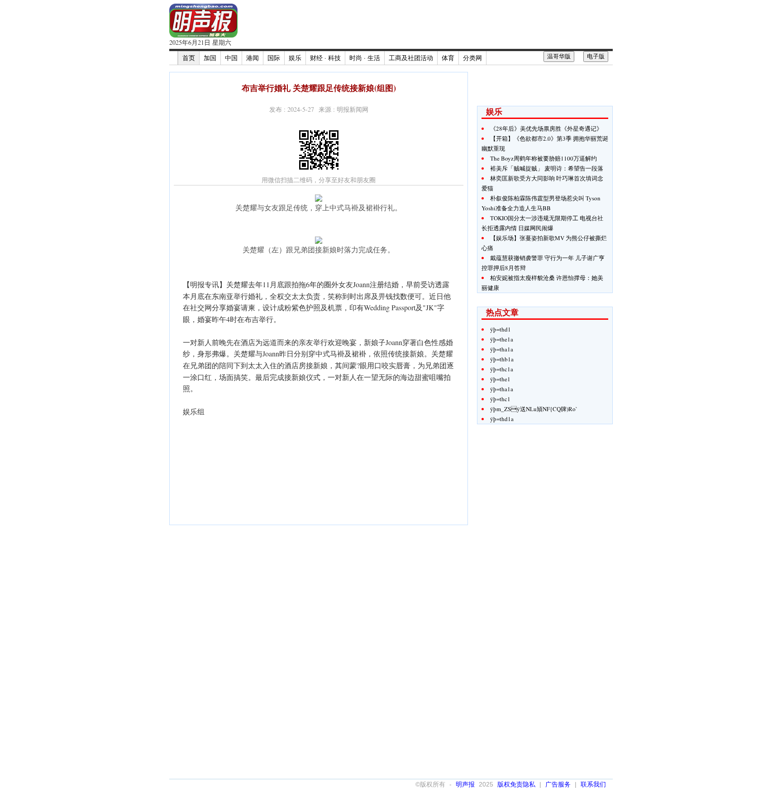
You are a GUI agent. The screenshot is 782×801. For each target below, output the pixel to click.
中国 (231, 57)
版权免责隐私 (516, 784)
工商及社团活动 (411, 57)
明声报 (465, 784)
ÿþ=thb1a (502, 359)
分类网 (472, 57)
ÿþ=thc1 (500, 399)
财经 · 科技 (325, 57)
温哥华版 (559, 56)
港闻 (252, 57)
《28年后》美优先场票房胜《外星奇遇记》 (546, 128)
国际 (273, 57)
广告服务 (558, 784)
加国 (210, 57)
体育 (448, 57)
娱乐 (295, 57)
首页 (188, 57)
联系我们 (593, 784)
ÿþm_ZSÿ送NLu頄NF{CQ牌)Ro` (533, 409)
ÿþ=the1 (500, 379)
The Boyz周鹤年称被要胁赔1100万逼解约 (543, 158)
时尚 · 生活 (364, 57)
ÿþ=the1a (501, 339)
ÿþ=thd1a (502, 419)
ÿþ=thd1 (500, 329)
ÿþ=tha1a (501, 349)
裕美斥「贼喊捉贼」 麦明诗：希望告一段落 (546, 168)
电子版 (596, 56)
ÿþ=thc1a (501, 369)
